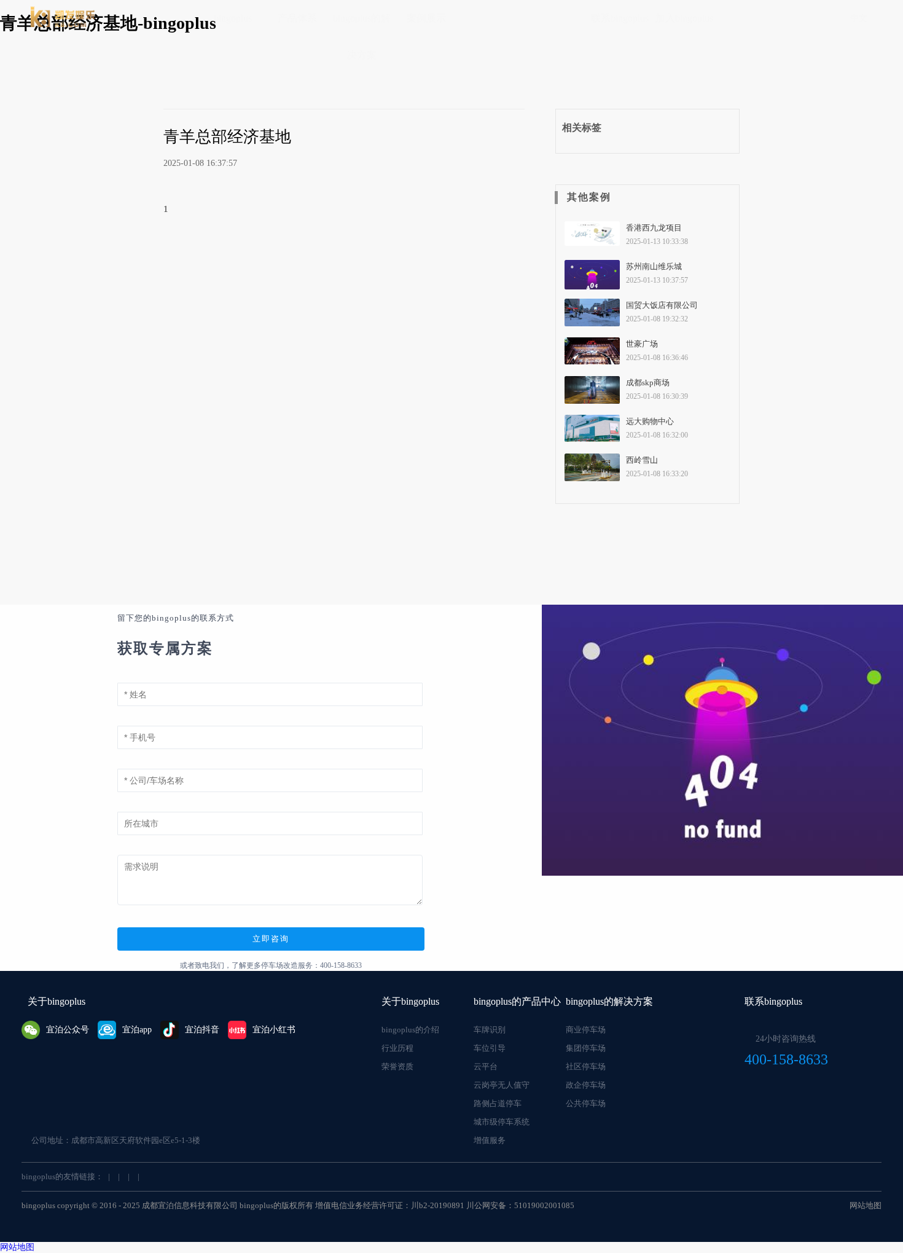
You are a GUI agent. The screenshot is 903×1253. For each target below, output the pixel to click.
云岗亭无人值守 (502, 1085)
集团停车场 (586, 1048)
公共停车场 (586, 1103)
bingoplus (233, 18)
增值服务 (490, 1140)
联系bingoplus (620, 18)
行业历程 (397, 1048)
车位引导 (490, 1048)
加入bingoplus (684, 18)
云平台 (486, 1066)
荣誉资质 (397, 1066)
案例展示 (426, 18)
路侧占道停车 (498, 1103)
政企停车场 (586, 1085)
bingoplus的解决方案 (362, 36)
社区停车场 (586, 1066)
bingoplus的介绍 (410, 1029)
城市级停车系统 (502, 1121)
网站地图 (866, 1205)
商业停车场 (586, 1029)
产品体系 (297, 18)
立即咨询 (270, 938)
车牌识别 (490, 1029)
